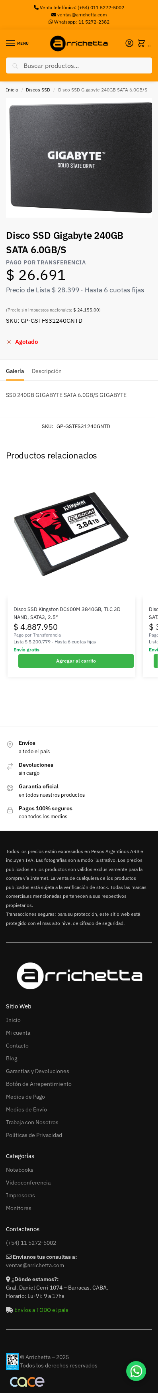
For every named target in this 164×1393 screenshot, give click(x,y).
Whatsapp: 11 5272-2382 (81, 22)
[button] (143, 44)
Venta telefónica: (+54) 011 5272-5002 (81, 7)
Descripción (47, 371)
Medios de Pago (25, 1096)
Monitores (18, 1208)
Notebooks (19, 1169)
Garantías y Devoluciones (37, 1071)
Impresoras (20, 1195)
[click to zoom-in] (82, 158)
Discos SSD (38, 90)
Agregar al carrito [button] (76, 661)
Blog (11, 1058)
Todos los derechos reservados (59, 1365)
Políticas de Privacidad (34, 1135)
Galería (15, 371)
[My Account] (129, 43)
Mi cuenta (18, 1032)
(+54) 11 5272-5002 (31, 1242)
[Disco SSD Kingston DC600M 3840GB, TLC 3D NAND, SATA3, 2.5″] (71, 534)
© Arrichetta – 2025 (44, 1357)
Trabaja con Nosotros (32, 1122)
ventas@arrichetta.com (82, 15)
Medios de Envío (26, 1109)
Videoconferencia (28, 1182)
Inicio (12, 90)
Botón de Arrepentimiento (39, 1083)
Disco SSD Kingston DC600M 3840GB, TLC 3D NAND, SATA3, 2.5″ (67, 613)
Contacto (17, 1045)
